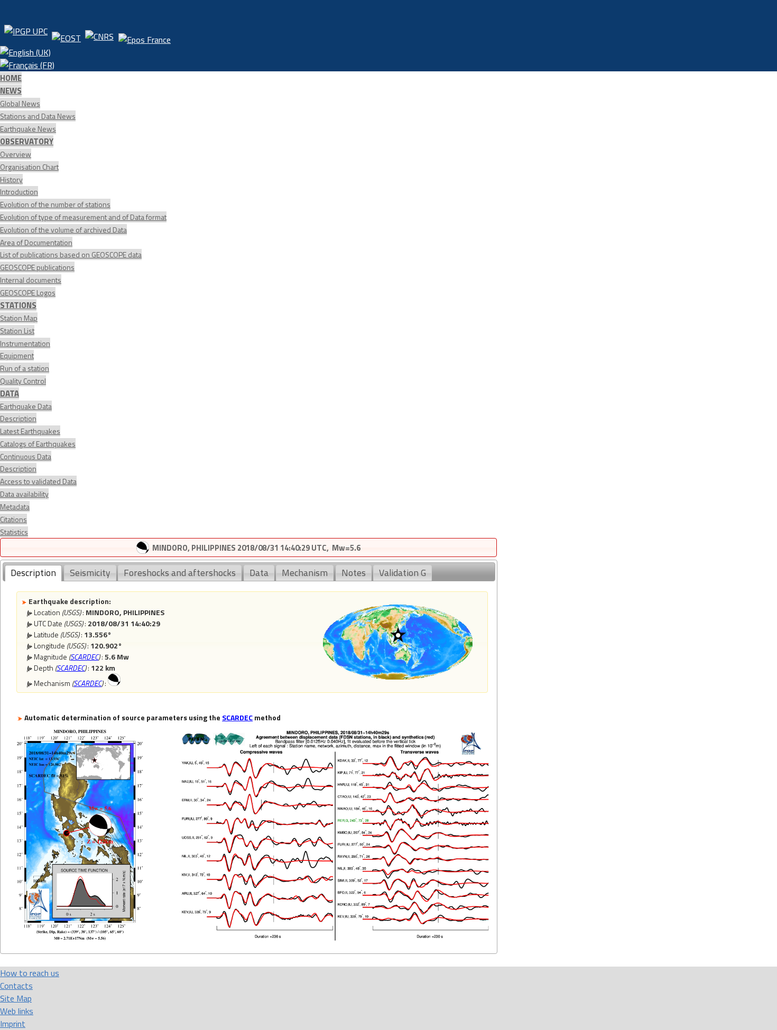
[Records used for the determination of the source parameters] (335, 937)
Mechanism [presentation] (305, 572)
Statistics (14, 531)
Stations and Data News (38, 116)
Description (18, 418)
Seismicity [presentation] (90, 572)
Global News (20, 103)
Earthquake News (28, 128)
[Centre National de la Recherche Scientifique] (99, 35)
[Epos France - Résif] (144, 35)
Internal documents (30, 279)
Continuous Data (25, 456)
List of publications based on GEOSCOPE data (71, 254)
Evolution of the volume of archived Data (63, 229)
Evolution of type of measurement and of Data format (83, 216)
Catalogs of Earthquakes (38, 443)
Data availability (24, 493)
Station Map (19, 317)
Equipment (17, 355)
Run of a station (24, 368)
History (11, 179)
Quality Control (23, 380)
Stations (18, 305)
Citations (13, 519)
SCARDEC (84, 656)
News (11, 91)
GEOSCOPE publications (37, 267)
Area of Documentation (36, 242)
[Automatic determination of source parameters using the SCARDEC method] (79, 937)
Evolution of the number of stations (55, 204)
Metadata (15, 506)
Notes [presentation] (353, 572)
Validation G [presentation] (402, 572)
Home (11, 78)
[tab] (33, 573)
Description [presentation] (33, 572)
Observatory (26, 141)
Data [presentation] (259, 572)
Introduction (19, 191)
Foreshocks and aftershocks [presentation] (180, 572)
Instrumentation (25, 343)
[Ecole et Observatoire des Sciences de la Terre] (66, 35)
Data (9, 393)
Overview (15, 154)
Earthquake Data (26, 406)
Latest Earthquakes (30, 431)
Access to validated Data (38, 481)
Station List (17, 330)
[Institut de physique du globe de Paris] (26, 35)
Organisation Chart (29, 166)
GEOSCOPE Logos (28, 292)
